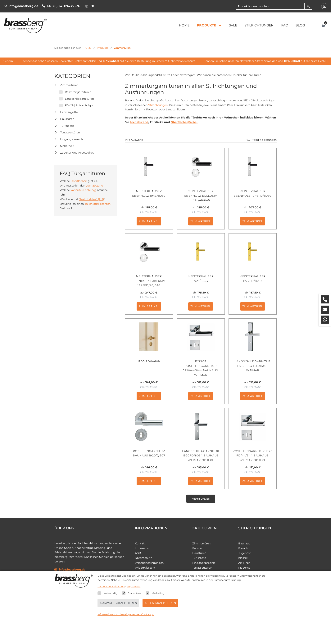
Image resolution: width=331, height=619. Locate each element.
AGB (138, 553)
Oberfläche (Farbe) (184, 122)
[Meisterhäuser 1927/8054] (201, 251)
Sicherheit (67, 146)
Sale (233, 25)
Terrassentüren (70, 132)
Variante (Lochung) (83, 190)
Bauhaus (244, 543)
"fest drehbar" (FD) (91, 199)
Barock (243, 548)
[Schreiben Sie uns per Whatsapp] (325, 320)
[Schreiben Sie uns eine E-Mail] (325, 310)
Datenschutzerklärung (111, 586)
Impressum (142, 548)
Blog (300, 25)
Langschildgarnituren (79, 98)
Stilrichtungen (259, 25)
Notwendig (110, 593)
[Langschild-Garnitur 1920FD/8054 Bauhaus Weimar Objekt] (201, 426)
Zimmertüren (69, 85)
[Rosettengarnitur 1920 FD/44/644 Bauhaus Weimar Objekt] (253, 426)
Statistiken (134, 593)
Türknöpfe (67, 125)
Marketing (158, 593)
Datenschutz (143, 558)
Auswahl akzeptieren (118, 603)
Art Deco (244, 563)
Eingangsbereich (71, 139)
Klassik (242, 558)
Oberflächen (78, 181)
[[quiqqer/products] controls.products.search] (308, 6)
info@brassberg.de (23, 6)
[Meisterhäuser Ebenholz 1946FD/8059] (253, 166)
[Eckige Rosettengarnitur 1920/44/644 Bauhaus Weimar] (201, 336)
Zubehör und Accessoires (77, 152)
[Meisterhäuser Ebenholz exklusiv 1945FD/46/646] (149, 251)
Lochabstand (94, 185)
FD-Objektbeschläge (79, 105)
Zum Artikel (149, 221)
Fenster (197, 548)
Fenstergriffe (69, 112)
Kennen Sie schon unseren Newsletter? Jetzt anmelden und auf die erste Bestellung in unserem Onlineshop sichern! (103, 61)
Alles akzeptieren (160, 603)
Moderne (244, 567)
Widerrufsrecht (145, 567)
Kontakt (140, 543)
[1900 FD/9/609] (149, 336)
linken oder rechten (97, 204)
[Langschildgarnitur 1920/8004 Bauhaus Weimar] (253, 336)
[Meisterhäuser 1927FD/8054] (253, 251)
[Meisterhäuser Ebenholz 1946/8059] (149, 166)
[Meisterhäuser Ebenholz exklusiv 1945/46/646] (201, 166)
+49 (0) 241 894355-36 (63, 6)
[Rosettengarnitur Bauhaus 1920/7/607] (149, 426)
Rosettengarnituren (78, 92)
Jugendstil (245, 553)
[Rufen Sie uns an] (325, 299)
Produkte (206, 25)
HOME (184, 25)
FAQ (284, 25)
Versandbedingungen (149, 563)
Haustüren (67, 119)
